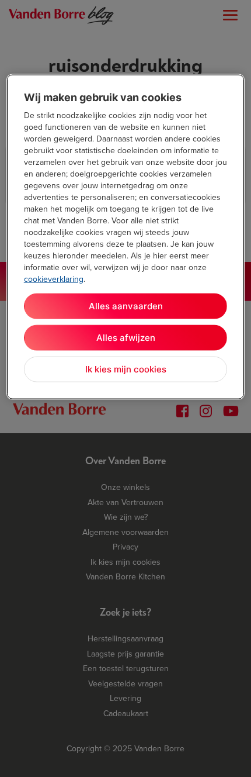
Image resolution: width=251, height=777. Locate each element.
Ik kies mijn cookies (125, 369)
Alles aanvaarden (126, 306)
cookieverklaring (53, 279)
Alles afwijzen (125, 337)
